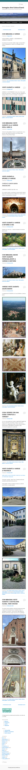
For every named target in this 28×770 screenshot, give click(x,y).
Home (3, 22)
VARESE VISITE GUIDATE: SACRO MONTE (10, 288)
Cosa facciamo (14, 22)
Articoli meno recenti (6, 29)
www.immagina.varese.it (15, 593)
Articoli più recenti (22, 29)
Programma (7, 722)
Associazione (11, 80)
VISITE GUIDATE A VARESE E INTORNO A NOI (11, 224)
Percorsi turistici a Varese (13, 216)
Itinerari (15, 80)
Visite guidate (23, 80)
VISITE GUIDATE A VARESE (11, 87)
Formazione (4, 746)
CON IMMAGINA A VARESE (11, 34)
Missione (6, 721)
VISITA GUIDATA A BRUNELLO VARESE (9, 177)
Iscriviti (6, 724)
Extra (3, 744)
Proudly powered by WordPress (14, 767)
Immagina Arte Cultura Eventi (13, 7)
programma (4, 751)
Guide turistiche (12, 248)
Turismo (17, 116)
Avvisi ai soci (5, 740)
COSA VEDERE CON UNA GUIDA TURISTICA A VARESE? (10, 414)
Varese (19, 80)
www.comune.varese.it (6, 593)
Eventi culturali (8, 733)
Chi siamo (8, 22)
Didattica (4, 742)
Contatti (20, 22)
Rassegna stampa (5, 753)
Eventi (3, 743)
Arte (8, 80)
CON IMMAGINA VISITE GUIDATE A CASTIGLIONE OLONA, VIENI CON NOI (10, 602)
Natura (3, 750)
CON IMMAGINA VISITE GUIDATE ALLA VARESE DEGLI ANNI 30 (10, 125)
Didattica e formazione (9, 731)
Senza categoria (5, 754)
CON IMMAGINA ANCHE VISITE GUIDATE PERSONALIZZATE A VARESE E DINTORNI (10, 258)
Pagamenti (7, 725)
